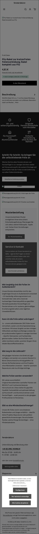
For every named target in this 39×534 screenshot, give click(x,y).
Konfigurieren (20, 490)
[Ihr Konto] (30, 9)
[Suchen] (25, 9)
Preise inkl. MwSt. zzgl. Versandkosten (12, 72)
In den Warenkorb (19, 83)
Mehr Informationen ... (19, 482)
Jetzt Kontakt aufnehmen (16, 271)
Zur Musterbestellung (15, 236)
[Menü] (4, 9)
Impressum (23, 485)
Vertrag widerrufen (11, 466)
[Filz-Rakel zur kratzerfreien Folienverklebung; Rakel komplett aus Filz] (19, 34)
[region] (19, 34)
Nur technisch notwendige (20, 496)
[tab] (19, 98)
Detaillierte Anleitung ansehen (14, 179)
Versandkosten (7, 515)
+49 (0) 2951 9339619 (11, 449)
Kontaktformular (18, 460)
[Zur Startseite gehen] (19, 3)
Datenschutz (16, 485)
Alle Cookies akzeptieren (20, 503)
